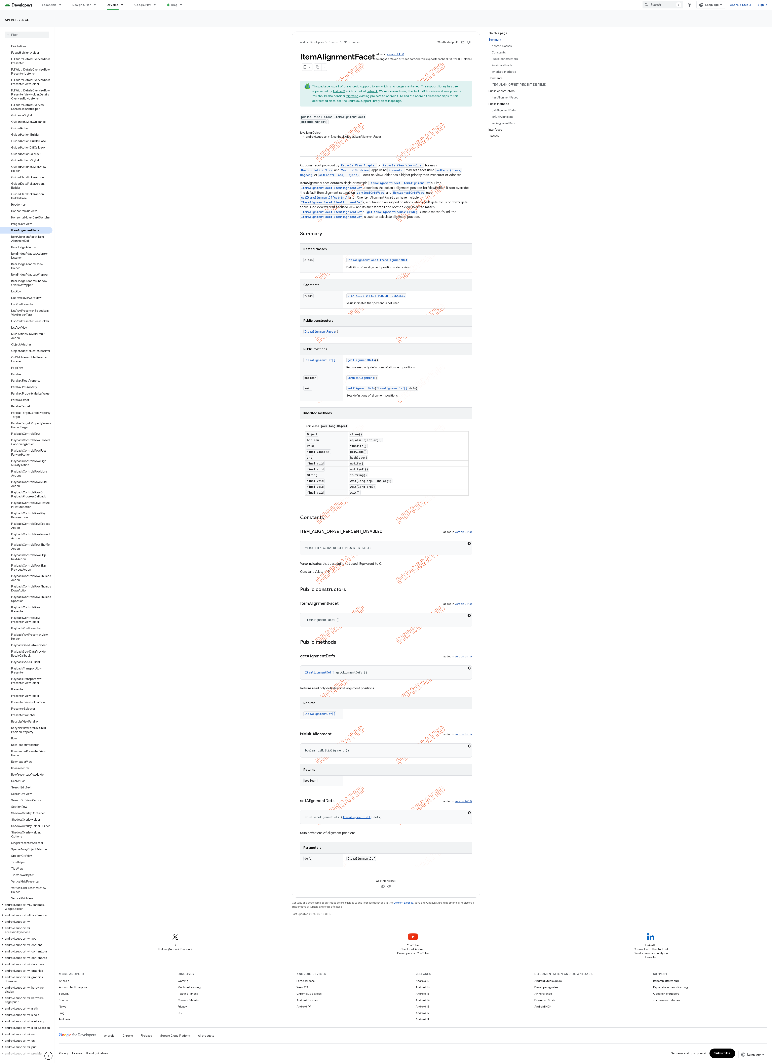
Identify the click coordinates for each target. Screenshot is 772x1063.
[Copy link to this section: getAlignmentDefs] (339, 656)
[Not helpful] (469, 42)
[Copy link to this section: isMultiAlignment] (336, 734)
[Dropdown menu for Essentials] (62, 5)
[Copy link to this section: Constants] (328, 518)
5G (180, 1013)
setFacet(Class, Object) (339, 175)
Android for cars (307, 1000)
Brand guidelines (97, 1053)
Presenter (396, 170)
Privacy (182, 1006)
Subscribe (722, 1053)
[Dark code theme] (469, 543)
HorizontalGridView (316, 170)
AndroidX (339, 91)
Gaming (183, 981)
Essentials (49, 5)
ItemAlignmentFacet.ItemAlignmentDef (399, 183)
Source (63, 1000)
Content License (403, 902)
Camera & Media (188, 1000)
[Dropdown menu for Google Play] (156, 5)
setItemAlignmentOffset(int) (324, 197)
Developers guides (546, 987)
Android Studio (740, 5)
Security (64, 993)
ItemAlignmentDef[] (319, 360)
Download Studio (545, 1000)
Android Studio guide (548, 981)
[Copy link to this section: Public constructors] (350, 589)
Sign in (762, 5)
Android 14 (423, 1000)
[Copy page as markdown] (317, 67)
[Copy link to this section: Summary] (326, 234)
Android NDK (542, 1006)
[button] (26, 907)
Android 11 (422, 1019)
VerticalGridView (355, 170)
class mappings (391, 101)
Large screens (305, 981)
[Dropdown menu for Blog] (183, 5)
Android (64, 981)
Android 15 (422, 993)
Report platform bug (666, 981)
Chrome (128, 1035)
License (77, 1053)
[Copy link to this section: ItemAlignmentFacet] (343, 603)
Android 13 (422, 1006)
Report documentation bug (670, 987)
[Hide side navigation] (48, 1056)
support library (370, 86)
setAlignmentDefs (361, 388)
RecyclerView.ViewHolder (403, 165)
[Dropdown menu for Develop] (124, 5)
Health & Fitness (188, 993)
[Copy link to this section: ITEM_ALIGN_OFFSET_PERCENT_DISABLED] (387, 531)
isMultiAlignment (360, 378)
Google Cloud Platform (175, 1035)
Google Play (142, 5)
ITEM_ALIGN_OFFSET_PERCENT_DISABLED (376, 296)
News (62, 1006)
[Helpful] (463, 42)
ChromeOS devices (309, 993)
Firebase (146, 1035)
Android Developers (311, 42)
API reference (17, 20)
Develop (113, 5)
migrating (352, 96)
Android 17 (422, 981)
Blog (174, 5)
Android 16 (423, 987)
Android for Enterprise (73, 987)
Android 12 (422, 1013)
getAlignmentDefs (361, 360)
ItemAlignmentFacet (319, 331)
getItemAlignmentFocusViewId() (392, 212)
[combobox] (663, 4)
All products (206, 1035)
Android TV (304, 1006)
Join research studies (666, 1000)
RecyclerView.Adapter (358, 165)
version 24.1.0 (395, 54)
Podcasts (64, 1019)
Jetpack (372, 91)
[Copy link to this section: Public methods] (340, 642)
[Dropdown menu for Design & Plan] (96, 5)
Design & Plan (81, 5)
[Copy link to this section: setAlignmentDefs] (339, 801)
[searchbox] (27, 35)
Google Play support (666, 993)
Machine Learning (189, 987)
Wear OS (302, 987)
